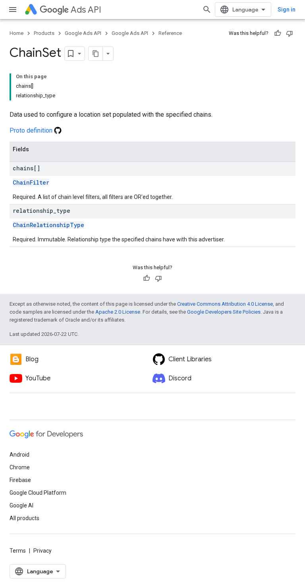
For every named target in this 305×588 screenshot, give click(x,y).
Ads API (86, 9)
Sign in (286, 9)
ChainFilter (31, 182)
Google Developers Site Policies (224, 312)
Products (44, 33)
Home (16, 33)
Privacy (42, 551)
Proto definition (32, 130)
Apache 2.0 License (117, 312)
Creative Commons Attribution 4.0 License (225, 304)
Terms (18, 551)
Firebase (20, 480)
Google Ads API (83, 33)
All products (24, 518)
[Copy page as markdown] (96, 53)
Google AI (21, 505)
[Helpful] (278, 33)
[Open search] (207, 9)
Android (19, 454)
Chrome (20, 467)
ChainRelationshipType (48, 225)
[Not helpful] (289, 33)
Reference (170, 33)
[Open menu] (13, 9)
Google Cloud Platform (38, 493)
